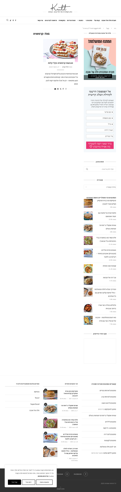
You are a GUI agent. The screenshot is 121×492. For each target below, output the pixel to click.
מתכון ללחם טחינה (109, 453)
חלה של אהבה (34, 410)
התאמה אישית (44, 482)
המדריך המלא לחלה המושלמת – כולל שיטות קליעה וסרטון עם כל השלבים (105, 292)
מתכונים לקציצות (110, 440)
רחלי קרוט (65, 67)
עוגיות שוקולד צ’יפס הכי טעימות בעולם (69, 406)
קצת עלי (97, 20)
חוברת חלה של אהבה (109, 20)
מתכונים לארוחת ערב (108, 397)
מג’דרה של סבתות (109, 277)
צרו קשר (40, 20)
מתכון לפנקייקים (110, 409)
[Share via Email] (55, 89)
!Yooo (37, 398)
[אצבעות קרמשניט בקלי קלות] (60, 50)
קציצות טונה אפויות (109, 266)
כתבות (81, 20)
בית (115, 28)
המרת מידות (71, 20)
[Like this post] (66, 89)
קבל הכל (14, 482)
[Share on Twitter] (60, 89)
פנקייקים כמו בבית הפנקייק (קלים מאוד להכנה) (71, 393)
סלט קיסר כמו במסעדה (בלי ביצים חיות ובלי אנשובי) (70, 422)
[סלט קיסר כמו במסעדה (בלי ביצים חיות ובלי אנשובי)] (50, 423)
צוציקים (36, 391)
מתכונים (89, 20)
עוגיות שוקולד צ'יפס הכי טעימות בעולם (102, 415)
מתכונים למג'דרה (110, 434)
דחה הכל (28, 482)
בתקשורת (62, 20)
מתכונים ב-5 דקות (109, 428)
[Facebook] (15, 20)
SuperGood (34, 404)
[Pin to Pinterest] (58, 89)
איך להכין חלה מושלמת (108, 446)
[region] (31, 476)
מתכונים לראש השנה (109, 403)
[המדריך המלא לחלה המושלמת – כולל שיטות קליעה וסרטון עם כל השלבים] (50, 452)
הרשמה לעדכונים (51, 20)
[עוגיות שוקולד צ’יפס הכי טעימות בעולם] (50, 409)
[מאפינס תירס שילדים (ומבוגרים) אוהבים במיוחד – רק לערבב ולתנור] (50, 438)
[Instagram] (13, 20)
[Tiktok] (10, 20)
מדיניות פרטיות (43, 476)
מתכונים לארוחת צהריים (108, 390)
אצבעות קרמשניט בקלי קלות (60, 63)
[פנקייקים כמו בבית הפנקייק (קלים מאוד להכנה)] (50, 395)
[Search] (7, 20)
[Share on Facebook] (63, 89)
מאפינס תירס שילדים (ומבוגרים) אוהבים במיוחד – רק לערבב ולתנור (106, 253)
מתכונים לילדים (110, 421)
